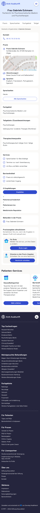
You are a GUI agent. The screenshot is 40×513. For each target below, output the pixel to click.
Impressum (5, 488)
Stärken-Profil (5, 442)
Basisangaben (6, 436)
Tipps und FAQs (6, 418)
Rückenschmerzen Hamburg (10, 374)
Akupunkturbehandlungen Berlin (12, 361)
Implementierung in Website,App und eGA (10, 457)
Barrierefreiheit (6, 497)
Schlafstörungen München (10, 364)
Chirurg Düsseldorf (7, 343)
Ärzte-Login (23, 248)
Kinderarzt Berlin (6, 335)
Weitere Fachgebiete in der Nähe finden (14, 406)
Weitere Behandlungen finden (11, 377)
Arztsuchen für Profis (8, 461)
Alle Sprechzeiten (20, 99)
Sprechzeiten (15, 23)
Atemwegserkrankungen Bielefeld (12, 372)
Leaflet (25, 70)
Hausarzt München (7, 329)
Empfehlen (20, 192)
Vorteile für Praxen (7, 431)
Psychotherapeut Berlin (9, 338)
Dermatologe (5, 403)
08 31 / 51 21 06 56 (13, 39)
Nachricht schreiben (22, 260)
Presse (3, 476)
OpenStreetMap (33, 70)
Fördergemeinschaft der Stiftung (12, 473)
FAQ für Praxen (6, 433)
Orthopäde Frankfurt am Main (11, 346)
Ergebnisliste (13, 29)
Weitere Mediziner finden (9, 349)
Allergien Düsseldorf (7, 369)
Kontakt (3, 479)
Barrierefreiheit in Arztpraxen (10, 421)
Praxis (5, 23)
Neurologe (4, 389)
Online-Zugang (6, 439)
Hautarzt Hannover (7, 340)
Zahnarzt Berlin (6, 332)
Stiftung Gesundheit (8, 471)
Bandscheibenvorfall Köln (9, 366)
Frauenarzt (4, 398)
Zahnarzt (4, 392)
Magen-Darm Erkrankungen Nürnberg (13, 358)
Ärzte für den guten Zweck (10, 444)
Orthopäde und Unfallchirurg (10, 400)
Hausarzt (4, 395)
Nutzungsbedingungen (8, 494)
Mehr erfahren (16, 303)
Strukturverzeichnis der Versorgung (12, 454)
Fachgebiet (26, 23)
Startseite (4, 29)
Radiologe (4, 387)
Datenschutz (5, 491)
